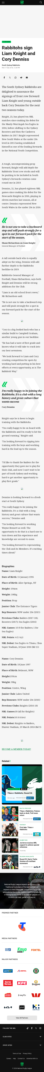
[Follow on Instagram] (40, 1028)
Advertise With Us (32, 1058)
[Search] (41, 2)
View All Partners (22, 1018)
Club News (6, 42)
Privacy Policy (27, 1053)
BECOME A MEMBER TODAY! (16, 749)
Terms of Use (17, 1053)
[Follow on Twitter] (36, 1028)
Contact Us (21, 1058)
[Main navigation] (3, 2)
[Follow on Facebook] (32, 1028)
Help (14, 1058)
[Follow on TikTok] (28, 1028)
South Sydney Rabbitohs (11, 65)
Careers (8, 1058)
